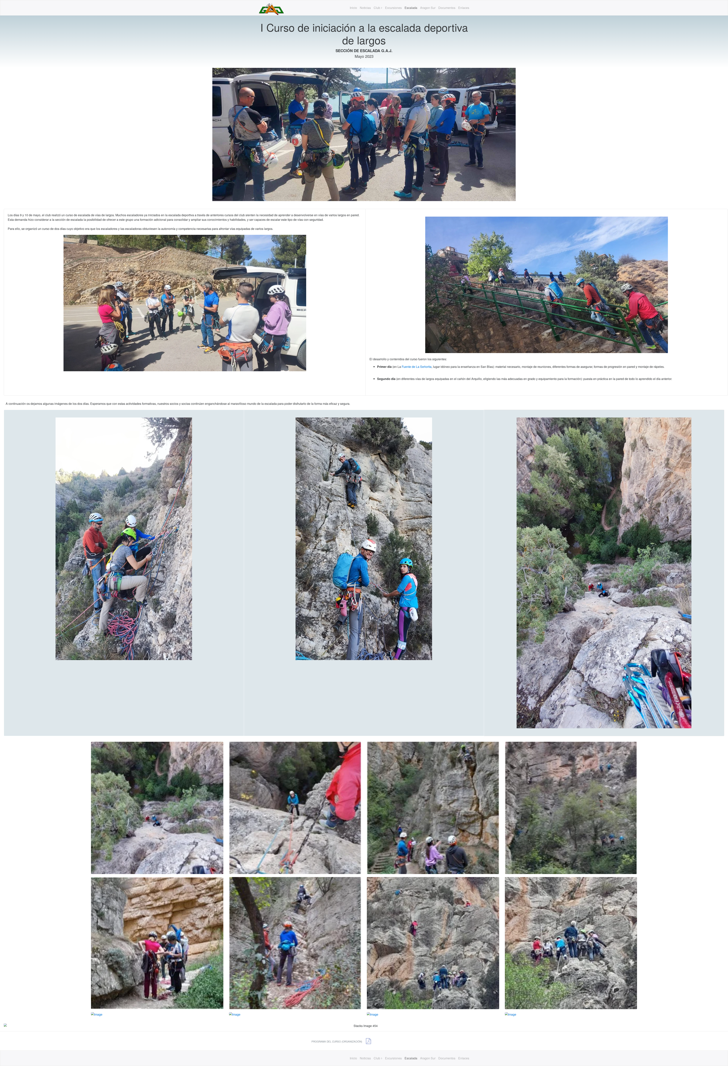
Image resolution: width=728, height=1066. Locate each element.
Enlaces (463, 7)
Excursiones (393, 7)
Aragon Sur (427, 7)
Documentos (446, 7)
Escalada (411, 7)
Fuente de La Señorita (416, 366)
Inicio (353, 7)
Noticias (365, 7)
